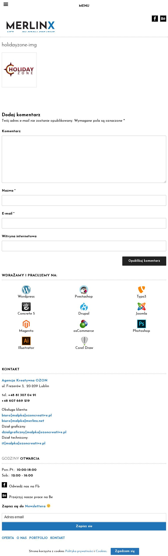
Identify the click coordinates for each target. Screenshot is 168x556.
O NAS (22, 538)
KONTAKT (57, 538)
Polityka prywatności (79, 551)
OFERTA (8, 538)
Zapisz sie (84, 526)
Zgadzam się (125, 551)
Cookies (101, 551)
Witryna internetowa (19, 236)
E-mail (8, 213)
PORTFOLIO (38, 538)
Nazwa (9, 190)
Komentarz (11, 131)
